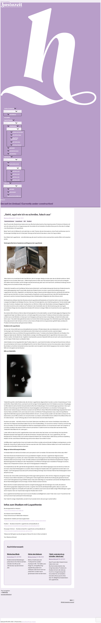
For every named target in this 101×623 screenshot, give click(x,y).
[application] (15, 108)
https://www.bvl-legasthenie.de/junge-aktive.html (18, 531)
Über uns (6, 183)
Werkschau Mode (13, 554)
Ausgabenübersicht (13, 164)
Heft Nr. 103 (16, 171)
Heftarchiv (7, 156)
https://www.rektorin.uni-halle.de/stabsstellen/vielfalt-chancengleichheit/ (25, 520)
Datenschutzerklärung (14, 196)
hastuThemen (8, 120)
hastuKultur (12, 154)
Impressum (12, 192)
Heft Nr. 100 (16, 180)
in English (7, 117)
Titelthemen (13, 126)
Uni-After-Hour (16, 135)
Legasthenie (18, 221)
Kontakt (11, 189)
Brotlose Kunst (16, 145)
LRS (25, 221)
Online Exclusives (9, 108)
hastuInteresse (13, 151)
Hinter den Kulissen (35, 554)
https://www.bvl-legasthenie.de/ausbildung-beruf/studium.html (21, 526)
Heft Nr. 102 (15, 174)
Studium (29, 221)
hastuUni (12, 148)
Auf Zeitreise (16, 142)
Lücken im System (17, 132)
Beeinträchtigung (9, 221)
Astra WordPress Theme (29, 621)
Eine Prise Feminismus (14, 138)
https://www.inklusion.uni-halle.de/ (13, 510)
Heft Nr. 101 (15, 177)
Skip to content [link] (5, 1)
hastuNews (12, 114)
